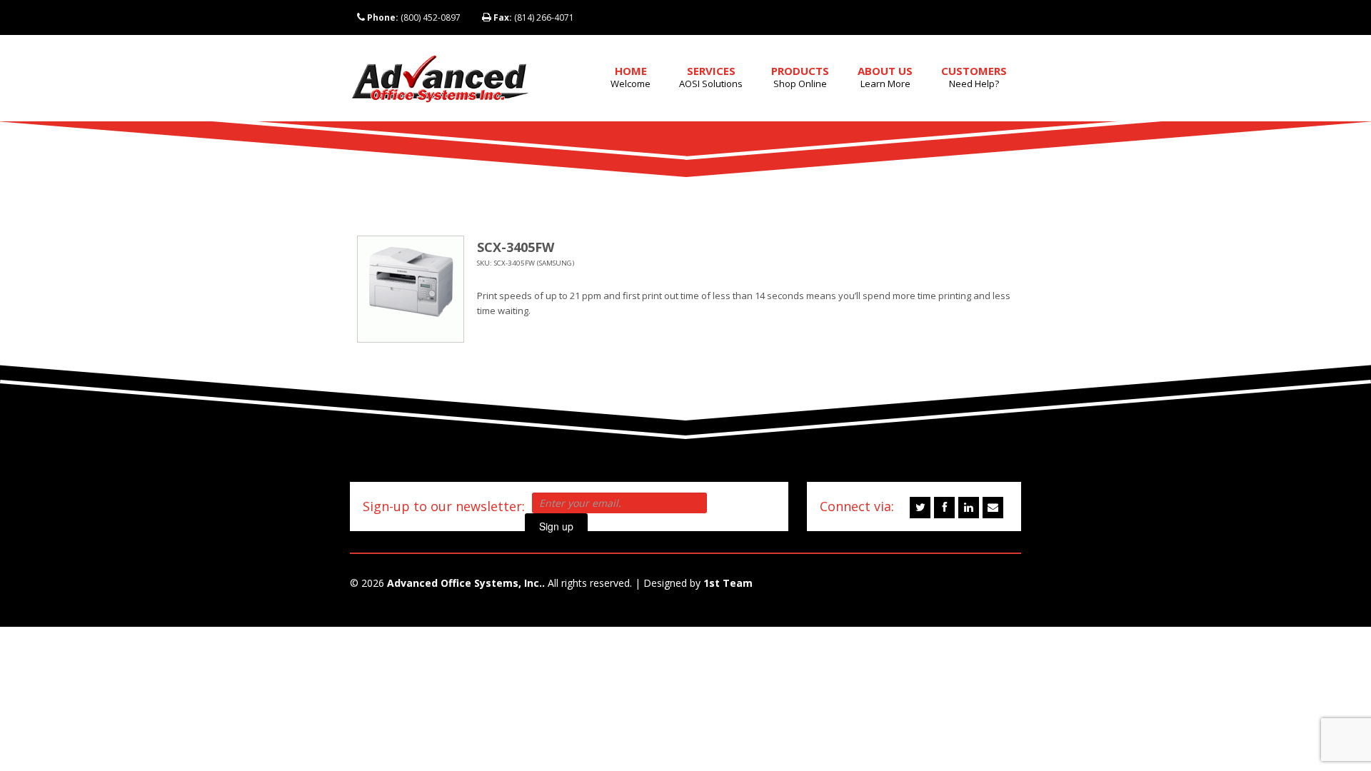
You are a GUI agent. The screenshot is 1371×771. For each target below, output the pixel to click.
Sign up (556, 526)
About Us (885, 77)
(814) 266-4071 (533, 17)
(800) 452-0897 (414, 17)
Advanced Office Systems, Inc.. (466, 583)
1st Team (728, 583)
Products (800, 77)
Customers (974, 77)
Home (631, 77)
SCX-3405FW (515, 247)
